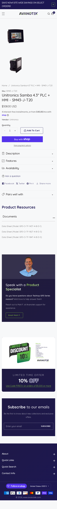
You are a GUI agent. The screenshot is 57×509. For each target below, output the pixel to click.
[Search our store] (49, 14)
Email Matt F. (14, 315)
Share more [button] (45, 183)
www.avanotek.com (32, 497)
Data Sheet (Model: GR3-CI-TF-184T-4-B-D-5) (22, 237)
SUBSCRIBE (46, 426)
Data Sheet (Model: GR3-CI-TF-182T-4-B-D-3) (22, 232)
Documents (10, 216)
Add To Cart (33, 130)
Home (4, 85)
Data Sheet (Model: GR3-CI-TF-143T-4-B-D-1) (21, 226)
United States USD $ (38, 486)
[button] (28, 194)
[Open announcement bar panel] (53, 5)
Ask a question (12, 176)
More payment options (22, 145)
